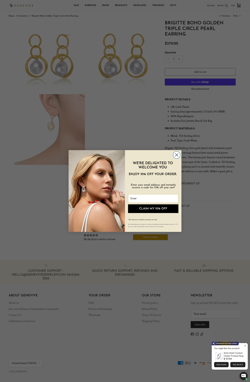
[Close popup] (245, 345)
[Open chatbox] (244, 376)
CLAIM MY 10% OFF (153, 208)
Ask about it (238, 364)
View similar (221, 364)
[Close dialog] (176, 155)
